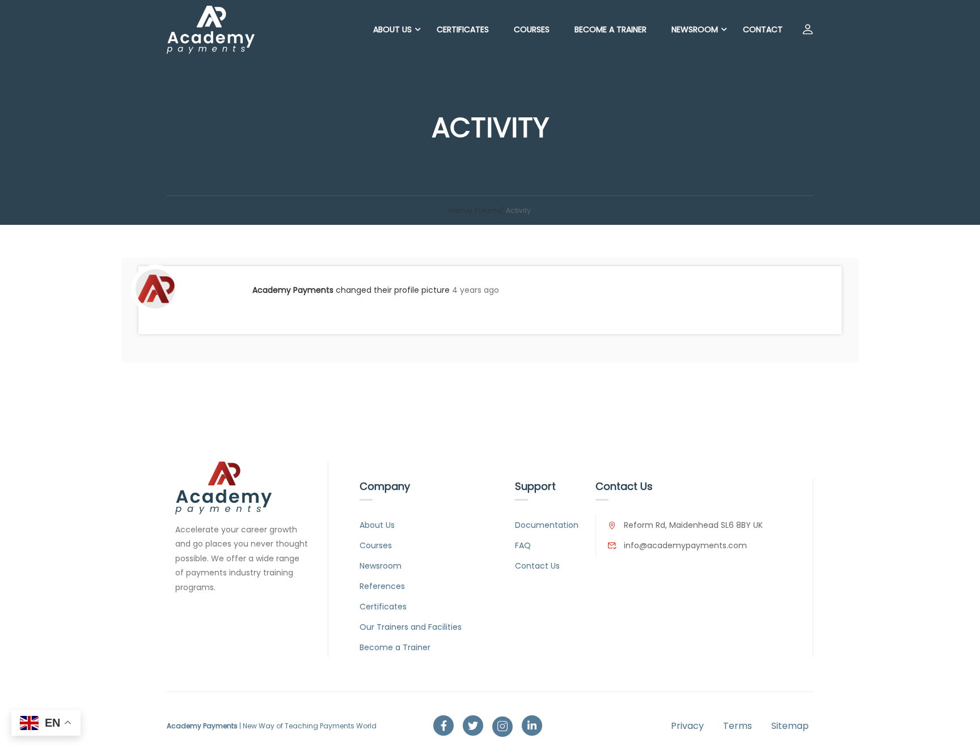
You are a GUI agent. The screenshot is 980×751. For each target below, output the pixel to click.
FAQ (523, 545)
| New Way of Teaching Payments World (272, 726)
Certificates (463, 29)
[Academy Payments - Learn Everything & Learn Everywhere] (211, 30)
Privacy (687, 725)
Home (459, 210)
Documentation (546, 525)
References (382, 586)
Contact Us (537, 565)
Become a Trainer (611, 29)
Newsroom (694, 29)
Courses (532, 29)
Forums (488, 210)
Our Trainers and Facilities (411, 627)
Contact (763, 29)
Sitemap (790, 725)
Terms (737, 725)
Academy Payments (292, 290)
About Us (392, 29)
